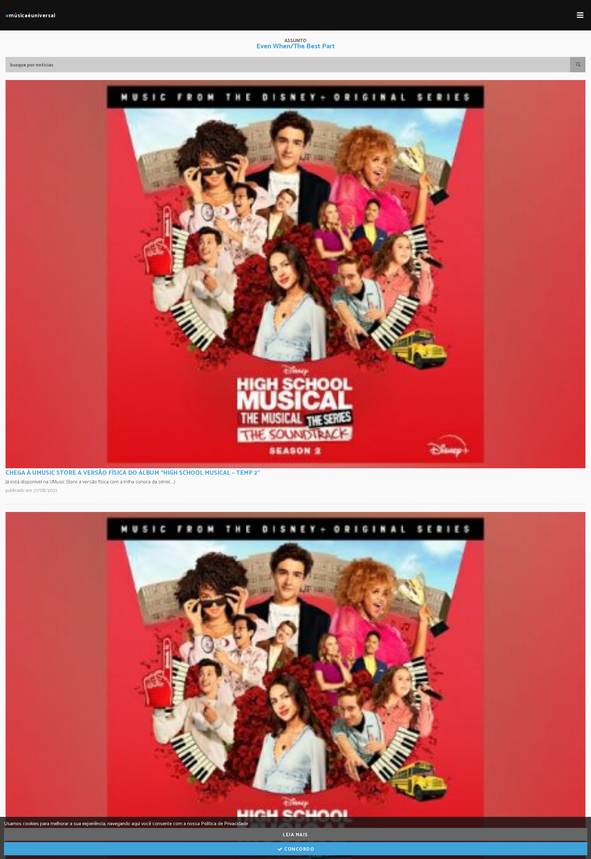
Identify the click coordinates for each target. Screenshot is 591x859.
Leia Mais (295, 835)
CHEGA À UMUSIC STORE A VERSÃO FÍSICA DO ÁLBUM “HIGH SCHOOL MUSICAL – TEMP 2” (133, 473)
